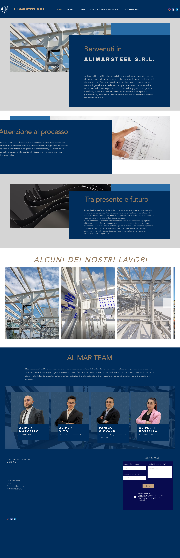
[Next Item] (167, 303)
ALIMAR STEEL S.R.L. (29, 9)
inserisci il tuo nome (131, 464)
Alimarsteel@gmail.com (16, 486)
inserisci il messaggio (156, 464)
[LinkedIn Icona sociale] (177, 9)
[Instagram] (169, 9)
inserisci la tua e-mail (131, 474)
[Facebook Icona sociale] (173, 9)
